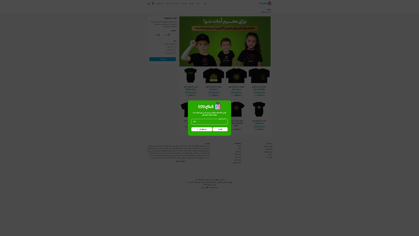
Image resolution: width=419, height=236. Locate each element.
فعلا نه (220, 129)
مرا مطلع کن (203, 129)
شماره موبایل (222, 119)
